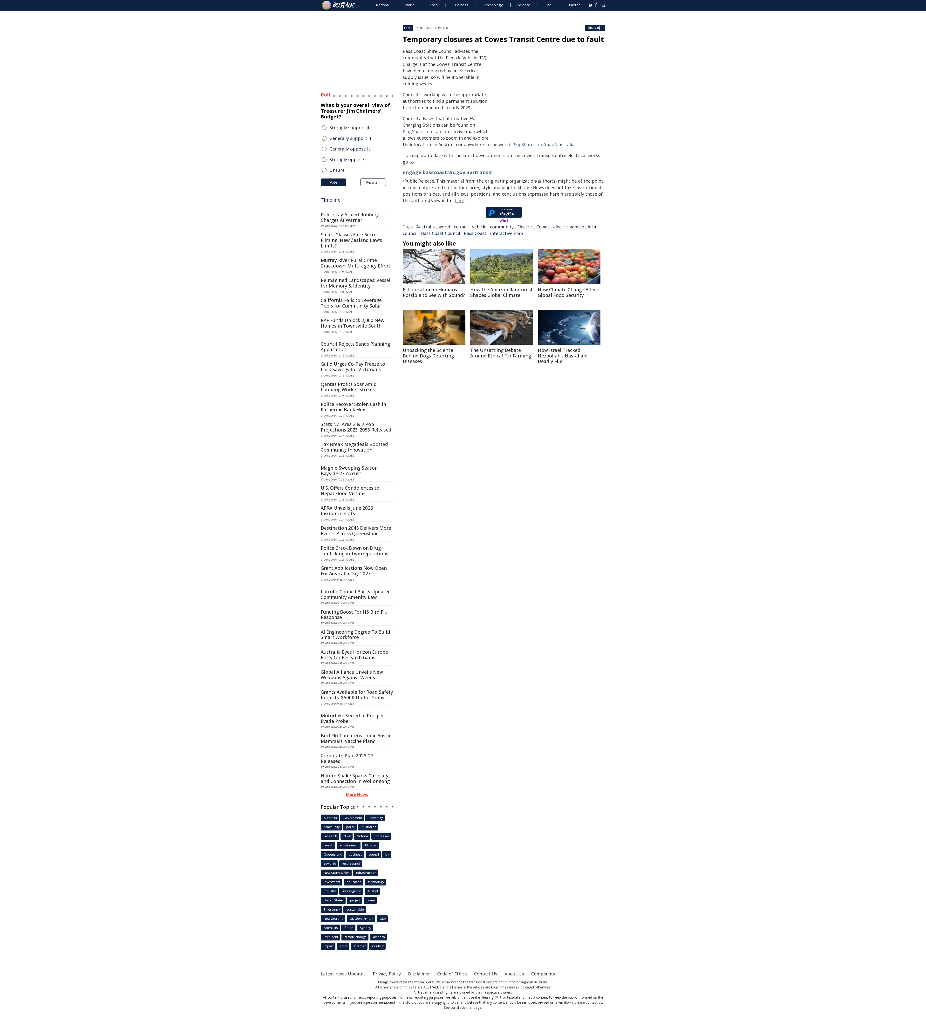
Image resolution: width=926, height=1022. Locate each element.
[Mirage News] (341, 5)
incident (378, 946)
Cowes (543, 227)
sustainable (355, 909)
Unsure (337, 170)
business (355, 854)
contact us (594, 1002)
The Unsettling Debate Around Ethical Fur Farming (500, 353)
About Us (514, 974)
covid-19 (330, 863)
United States (334, 900)
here (459, 200)
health (328, 845)
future (349, 928)
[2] (500, 996)
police (350, 827)
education (354, 882)
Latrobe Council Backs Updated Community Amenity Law (356, 594)
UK (387, 854)
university (375, 818)
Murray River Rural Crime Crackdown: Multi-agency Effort (355, 263)
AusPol (373, 891)
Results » (373, 182)
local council (351, 863)
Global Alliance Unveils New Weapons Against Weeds (352, 675)
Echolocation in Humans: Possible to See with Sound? (434, 292)
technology (376, 882)
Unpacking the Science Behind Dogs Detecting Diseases (428, 355)
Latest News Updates (343, 974)
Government (352, 818)
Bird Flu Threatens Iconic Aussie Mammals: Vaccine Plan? (356, 738)
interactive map (506, 233)
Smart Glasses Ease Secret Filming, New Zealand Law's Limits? (351, 240)
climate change (356, 937)
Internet (360, 946)
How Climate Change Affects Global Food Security (569, 292)
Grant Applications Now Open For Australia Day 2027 (354, 571)
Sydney (365, 928)
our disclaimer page (466, 1007)
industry (330, 891)
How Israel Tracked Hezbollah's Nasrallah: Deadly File (562, 355)
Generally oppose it (349, 149)
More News (357, 794)
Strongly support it (349, 127)
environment (349, 845)
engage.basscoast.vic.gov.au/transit (447, 172)
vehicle (479, 227)
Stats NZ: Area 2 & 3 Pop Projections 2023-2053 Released (356, 427)
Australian (368, 827)
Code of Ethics (452, 974)
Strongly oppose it (348, 159)
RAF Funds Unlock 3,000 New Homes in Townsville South (352, 323)
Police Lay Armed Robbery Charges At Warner (350, 217)
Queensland (333, 854)
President (331, 937)
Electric (525, 227)
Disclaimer (419, 974)
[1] (496, 996)
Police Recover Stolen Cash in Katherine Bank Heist (353, 407)
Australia (425, 227)
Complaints (543, 974)
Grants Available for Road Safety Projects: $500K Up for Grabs (357, 695)
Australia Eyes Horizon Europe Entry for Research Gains (354, 655)
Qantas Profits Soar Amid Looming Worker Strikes (349, 387)
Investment (332, 882)
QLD (383, 918)
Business (460, 4)
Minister (371, 845)
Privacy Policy (387, 974)
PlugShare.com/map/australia (543, 144)
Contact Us (485, 974)
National (382, 4)
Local (434, 4)
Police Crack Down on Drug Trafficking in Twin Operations (354, 551)
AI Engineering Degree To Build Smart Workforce (355, 635)
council (461, 227)
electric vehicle (568, 227)
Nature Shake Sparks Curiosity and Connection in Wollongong (355, 778)
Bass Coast (475, 233)
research (330, 836)
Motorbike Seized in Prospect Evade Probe (353, 718)
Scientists (331, 928)
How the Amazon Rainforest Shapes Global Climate (501, 292)
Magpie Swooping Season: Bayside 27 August (350, 471)
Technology (493, 4)
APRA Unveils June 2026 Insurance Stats (347, 511)
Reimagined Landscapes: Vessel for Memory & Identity (355, 283)
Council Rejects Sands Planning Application (355, 347)
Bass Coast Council (440, 233)
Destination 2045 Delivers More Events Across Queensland (356, 531)
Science (524, 4)
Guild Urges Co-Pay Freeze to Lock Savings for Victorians (353, 367)
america (379, 937)
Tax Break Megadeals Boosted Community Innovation (354, 447)
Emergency (332, 909)
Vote (333, 182)
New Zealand (333, 918)
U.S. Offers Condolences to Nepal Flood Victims (350, 491)
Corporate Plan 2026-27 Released (347, 758)
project (355, 900)
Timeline (574, 4)
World (410, 4)
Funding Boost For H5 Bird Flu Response (354, 615)
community (502, 227)
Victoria (362, 836)
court (343, 946)
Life (548, 4)
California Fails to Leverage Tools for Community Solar (351, 303)
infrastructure (366, 873)
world (444, 227)
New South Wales (337, 873)
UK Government (361, 918)
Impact (329, 946)
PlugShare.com (418, 131)
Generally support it (350, 138)
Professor (381, 836)
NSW (347, 836)
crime (371, 900)
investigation (351, 891)
